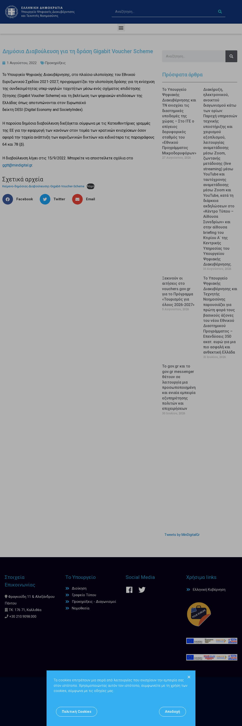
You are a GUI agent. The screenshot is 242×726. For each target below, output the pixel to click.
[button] (76, 712)
